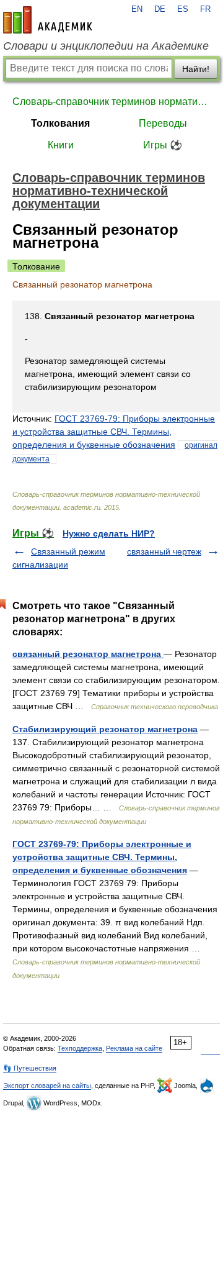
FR (205, 9)
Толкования (60, 123)
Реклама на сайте (134, 1048)
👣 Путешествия (29, 1068)
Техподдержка (80, 1048)
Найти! (195, 69)
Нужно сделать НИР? (109, 533)
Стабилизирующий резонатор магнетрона (105, 729)
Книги (61, 145)
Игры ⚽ (162, 145)
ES (182, 9)
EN (136, 9)
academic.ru (47, 20)
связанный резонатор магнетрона (88, 654)
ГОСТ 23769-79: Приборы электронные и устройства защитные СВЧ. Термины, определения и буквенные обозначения (113, 432)
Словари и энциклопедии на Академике (106, 46)
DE (159, 9)
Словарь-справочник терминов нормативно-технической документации (111, 101)
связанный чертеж (164, 551)
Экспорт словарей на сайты (47, 1085)
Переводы (163, 123)
